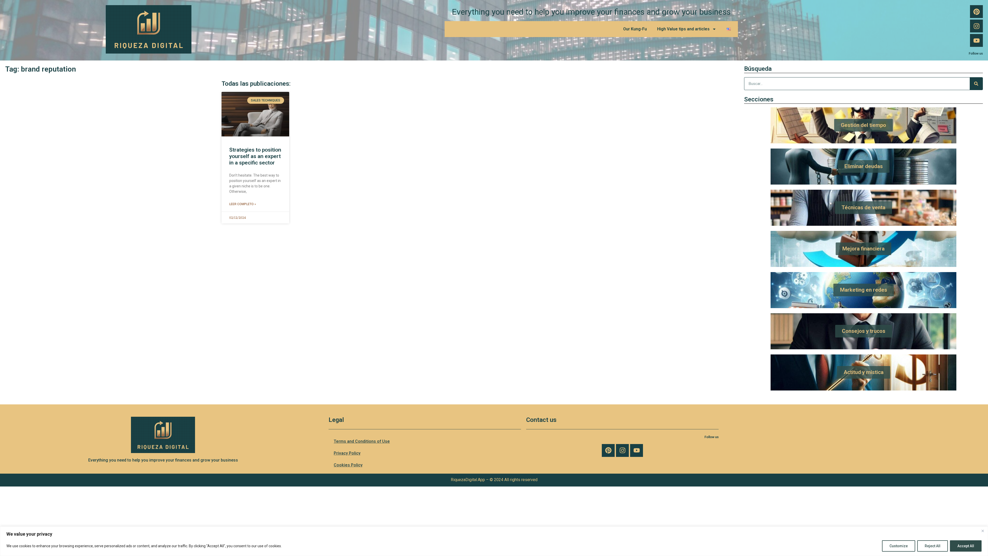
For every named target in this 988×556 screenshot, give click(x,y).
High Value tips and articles (683, 29)
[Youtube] (976, 40)
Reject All (932, 546)
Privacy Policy (347, 453)
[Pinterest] (976, 11)
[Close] (983, 531)
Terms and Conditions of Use (362, 441)
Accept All (965, 546)
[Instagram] (976, 26)
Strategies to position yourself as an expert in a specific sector (255, 156)
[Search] (976, 83)
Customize (898, 546)
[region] (494, 541)
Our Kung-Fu (635, 29)
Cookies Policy (348, 465)
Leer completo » (242, 204)
